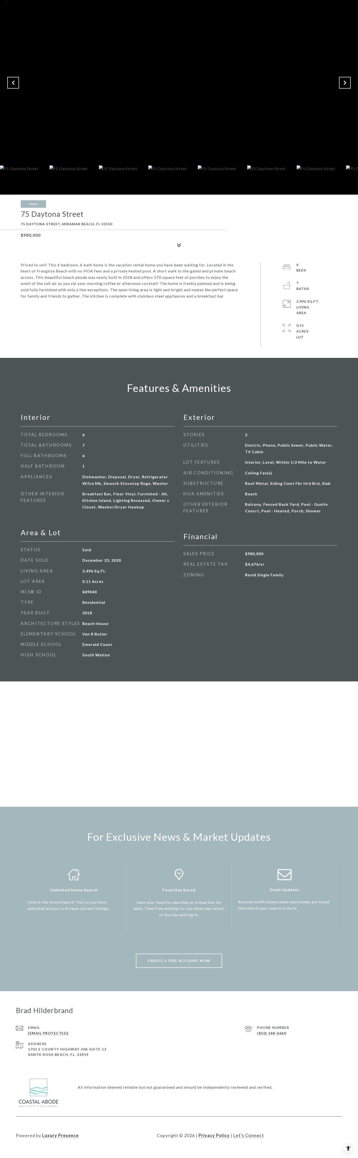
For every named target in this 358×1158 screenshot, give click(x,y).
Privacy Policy (214, 1135)
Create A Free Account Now (179, 961)
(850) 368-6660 (271, 1033)
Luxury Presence (60, 1135)
